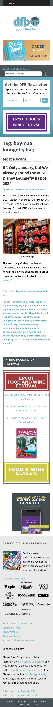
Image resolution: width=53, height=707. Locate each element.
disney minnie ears (20, 324)
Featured (42, 291)
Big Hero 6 (30, 312)
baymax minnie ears (38, 305)
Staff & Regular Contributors (18, 623)
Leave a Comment (34, 189)
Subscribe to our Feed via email (20, 695)
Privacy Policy (10, 632)
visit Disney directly (35, 674)
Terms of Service (12, 636)
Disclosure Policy (12, 627)
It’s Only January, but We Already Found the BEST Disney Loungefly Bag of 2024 (25, 175)
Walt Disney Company (30, 661)
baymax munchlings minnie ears (20, 309)
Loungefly (21, 328)
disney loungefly (23, 316)
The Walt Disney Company (22, 670)
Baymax (20, 301)
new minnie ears (33, 339)
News (6, 294)
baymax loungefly (35, 301)
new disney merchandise (27, 335)
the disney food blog (26, 17)
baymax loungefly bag (15, 305)
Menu (11, 3)
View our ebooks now (14, 578)
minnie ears (21, 331)
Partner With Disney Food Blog (19, 640)
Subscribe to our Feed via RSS (19, 691)
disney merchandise (25, 291)
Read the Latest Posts (16, 69)
